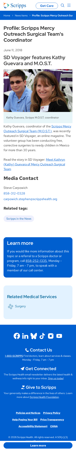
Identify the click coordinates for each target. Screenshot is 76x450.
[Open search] (62, 5)
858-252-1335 (36, 261)
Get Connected (40, 368)
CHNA (54, 426)
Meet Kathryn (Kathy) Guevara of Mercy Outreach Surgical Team (34, 164)
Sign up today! (56, 378)
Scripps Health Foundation (44, 397)
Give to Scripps (41, 387)
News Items (21, 15)
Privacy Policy (51, 412)
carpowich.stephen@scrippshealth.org (30, 199)
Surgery (20, 306)
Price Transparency (52, 419)
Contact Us (41, 350)
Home (7, 15)
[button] (38, 445)
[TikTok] (42, 336)
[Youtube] (59, 336)
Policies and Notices (28, 412)
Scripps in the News (18, 219)
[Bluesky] (34, 336)
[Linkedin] (25, 336)
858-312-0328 (14, 193)
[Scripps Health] (15, 5)
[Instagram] (50, 336)
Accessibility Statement (33, 426)
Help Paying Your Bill (24, 419)
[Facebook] (17, 336)
